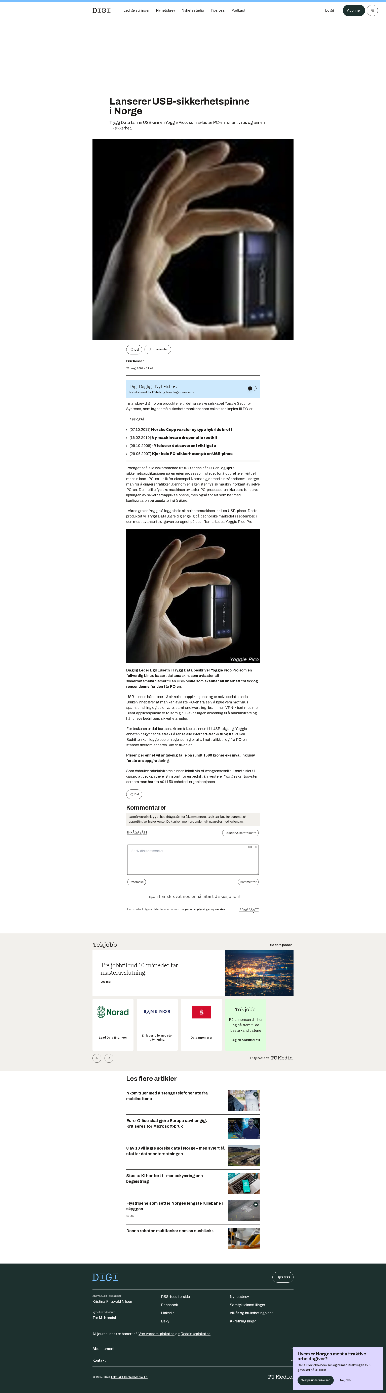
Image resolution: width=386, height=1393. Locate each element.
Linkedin (168, 1313)
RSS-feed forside (175, 1297)
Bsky (165, 1321)
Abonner (354, 10)
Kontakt (99, 1360)
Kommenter (160, 349)
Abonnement (103, 1349)
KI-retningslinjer (243, 1321)
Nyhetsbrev (239, 1297)
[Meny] (372, 10)
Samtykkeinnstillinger (247, 1305)
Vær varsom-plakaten (157, 1334)
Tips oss (283, 1277)
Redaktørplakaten (195, 1334)
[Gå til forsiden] (101, 10)
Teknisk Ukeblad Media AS (129, 1377)
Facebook (169, 1305)
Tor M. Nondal (104, 1318)
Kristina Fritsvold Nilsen (112, 1302)
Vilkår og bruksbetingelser (251, 1313)
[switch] (252, 388)
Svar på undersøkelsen (315, 1380)
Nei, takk (345, 1380)
